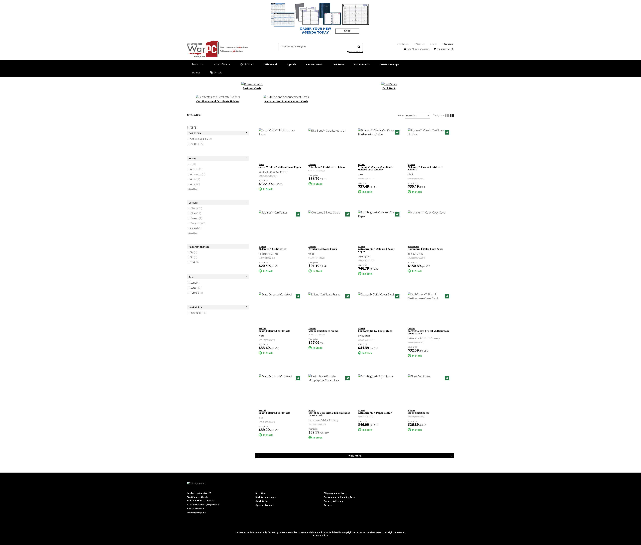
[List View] (447, 115)
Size (191, 277)
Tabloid (196, 292)
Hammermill (413, 246)
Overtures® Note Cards (322, 249)
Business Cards (252, 88)
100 (194, 262)
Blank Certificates (419, 412)
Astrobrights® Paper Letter (375, 412)
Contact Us (403, 44)
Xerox (261, 164)
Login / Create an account (417, 49)
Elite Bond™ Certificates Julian (326, 167)
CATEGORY (195, 133)
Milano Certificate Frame (323, 331)
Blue (195, 213)
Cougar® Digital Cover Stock (375, 331)
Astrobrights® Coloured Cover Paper (376, 250)
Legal (195, 282)
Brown (196, 218)
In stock (198, 312)
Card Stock (388, 88)
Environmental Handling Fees (339, 497)
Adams (196, 169)
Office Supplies (201, 138)
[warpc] (217, 49)
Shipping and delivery (335, 493)
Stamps (196, 72)
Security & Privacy (333, 501)
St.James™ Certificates (272, 249)
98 (193, 257)
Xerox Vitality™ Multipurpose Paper (280, 167)
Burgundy (197, 223)
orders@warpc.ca (196, 512)
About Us (420, 44)
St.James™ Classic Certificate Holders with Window (375, 168)
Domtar (361, 328)
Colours (193, 202)
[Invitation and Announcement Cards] (286, 96)
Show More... (192, 189)
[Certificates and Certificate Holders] (218, 96)
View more (354, 455)
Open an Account (264, 505)
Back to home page (265, 497)
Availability (195, 307)
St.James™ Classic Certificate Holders (425, 168)
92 (193, 252)
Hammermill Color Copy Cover (425, 249)
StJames (312, 164)
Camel (195, 228)
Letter (195, 287)
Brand (192, 158)
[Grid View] (452, 115)
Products (197, 64)
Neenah (361, 246)
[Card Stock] (389, 84)
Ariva (195, 179)
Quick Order (246, 64)
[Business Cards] (252, 84)
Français (448, 44)
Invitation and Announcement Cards (286, 101)
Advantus (197, 174)
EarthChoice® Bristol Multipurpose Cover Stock (429, 332)
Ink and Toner (221, 64)
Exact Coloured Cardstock (274, 331)
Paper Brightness (199, 246)
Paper (197, 143)
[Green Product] (397, 132)
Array (195, 184)
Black (196, 208)
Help (434, 44)
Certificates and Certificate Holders (217, 101)
